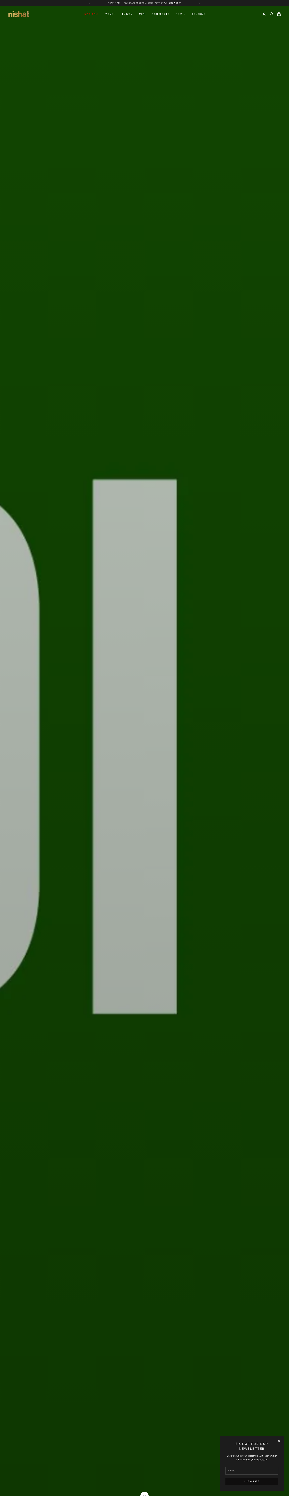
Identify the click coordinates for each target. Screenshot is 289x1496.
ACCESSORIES (160, 14)
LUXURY (127, 14)
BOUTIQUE (199, 14)
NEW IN (180, 14)
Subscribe (252, 1481)
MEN (142, 14)
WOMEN (110, 14)
